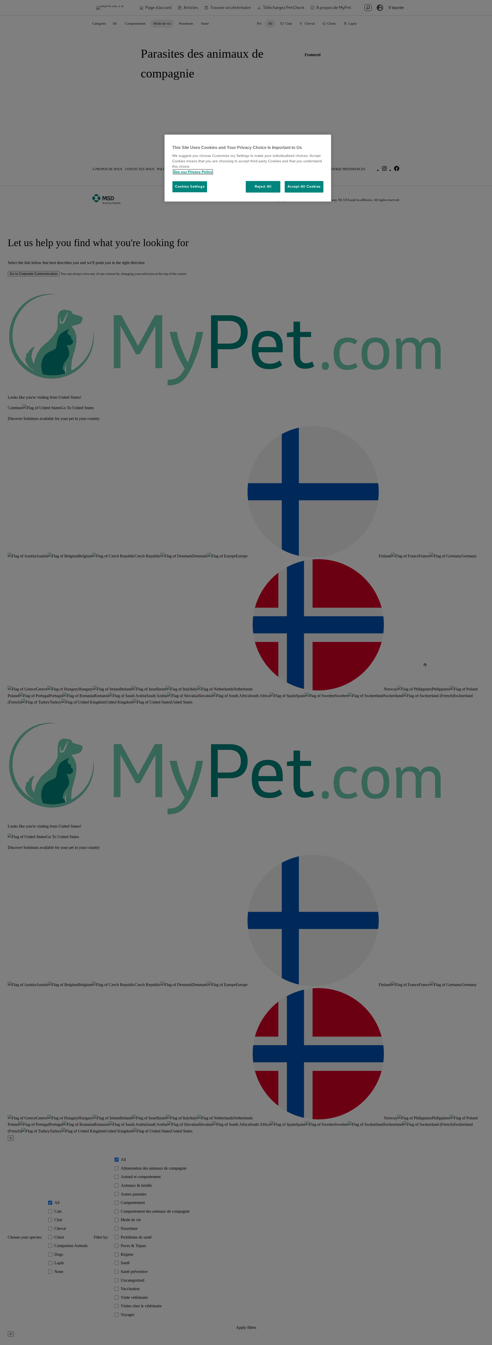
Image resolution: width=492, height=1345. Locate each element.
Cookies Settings (189, 186)
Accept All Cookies (304, 186)
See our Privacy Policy (192, 172)
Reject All (263, 186)
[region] (248, 168)
